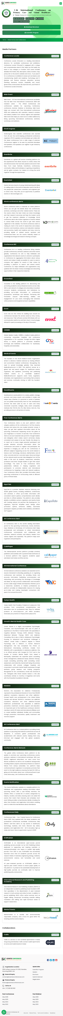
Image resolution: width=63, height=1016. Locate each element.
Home (4, 40)
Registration (36, 979)
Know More (55, 56)
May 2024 (5, 1002)
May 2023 (5, 1004)
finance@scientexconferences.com (13, 982)
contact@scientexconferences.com (13, 977)
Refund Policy (33, 1013)
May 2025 (5, 999)
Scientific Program (32, 32)
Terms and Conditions (43, 1013)
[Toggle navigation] (61, 3)
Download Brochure (32, 27)
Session (35, 972)
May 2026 (5, 997)
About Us (26, 1013)
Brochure (35, 974)
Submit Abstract (38, 977)
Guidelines (52, 1013)
